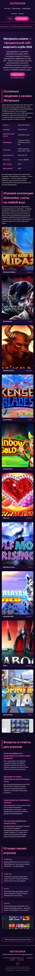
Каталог (21, 13)
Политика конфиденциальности (13, 958)
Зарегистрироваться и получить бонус (17, 939)
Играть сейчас (17, 74)
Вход (10, 18)
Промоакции (16, 8)
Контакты (7, 8)
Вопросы (14, 13)
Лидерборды (26, 8)
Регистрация (21, 18)
